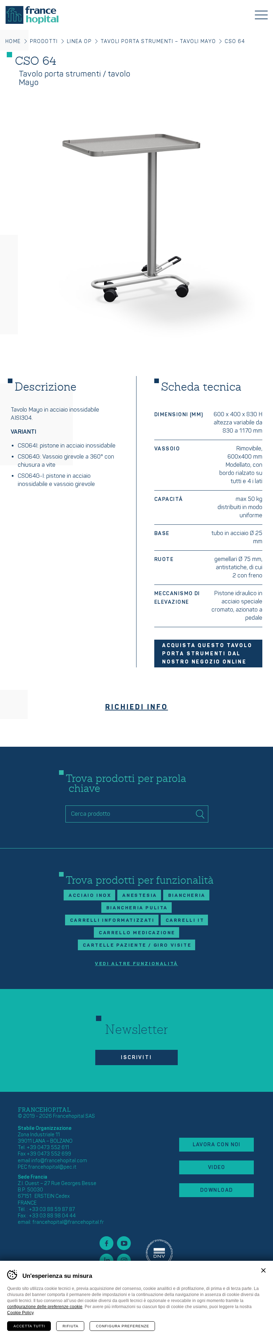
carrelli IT (185, 920)
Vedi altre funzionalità (136, 964)
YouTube (124, 1243)
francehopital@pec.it (52, 1167)
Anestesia (139, 895)
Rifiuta (71, 1326)
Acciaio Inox (90, 895)
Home (13, 41)
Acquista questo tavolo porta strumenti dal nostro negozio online (207, 653)
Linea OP (79, 41)
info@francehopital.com (59, 1161)
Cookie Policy (20, 1312)
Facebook (106, 1243)
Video (216, 1167)
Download (216, 1190)
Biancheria (186, 895)
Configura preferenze (122, 1326)
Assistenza (159, 1252)
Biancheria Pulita (137, 908)
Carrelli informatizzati (112, 920)
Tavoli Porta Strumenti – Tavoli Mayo (158, 41)
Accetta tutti (29, 1326)
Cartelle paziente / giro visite (137, 945)
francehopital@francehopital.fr (68, 1222)
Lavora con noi (217, 1144)
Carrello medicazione (137, 933)
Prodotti (44, 41)
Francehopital (32, 15)
